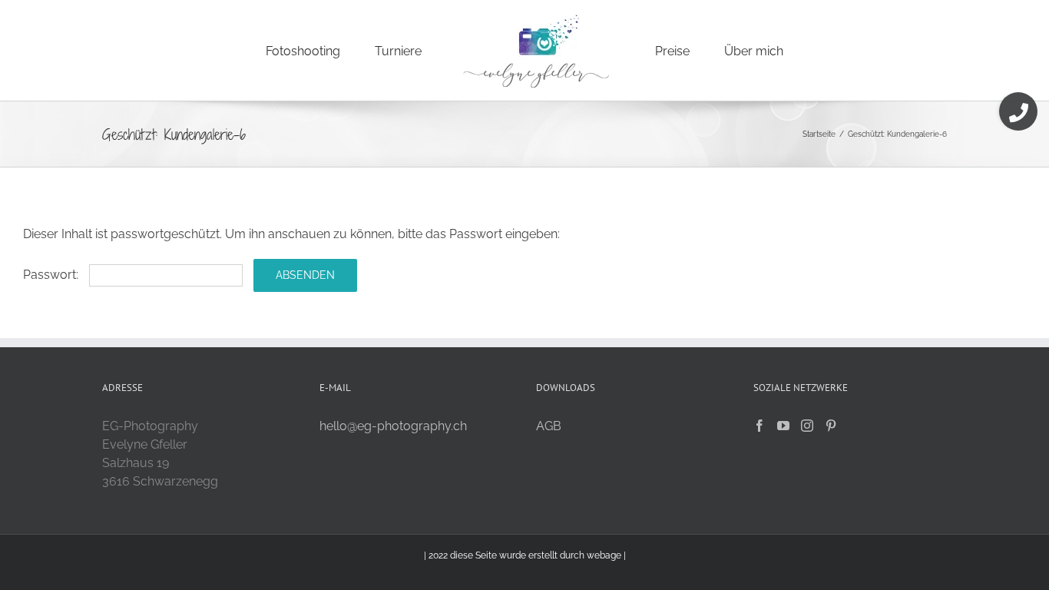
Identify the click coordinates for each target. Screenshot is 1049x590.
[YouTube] (783, 425)
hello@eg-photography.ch (393, 426)
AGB (548, 426)
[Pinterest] (831, 425)
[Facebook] (759, 425)
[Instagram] (807, 425)
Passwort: (52, 274)
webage (604, 555)
